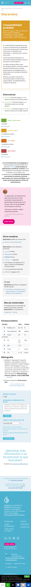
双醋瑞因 (7, 257)
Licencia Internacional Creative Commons (14, 514)
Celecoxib (7, 97)
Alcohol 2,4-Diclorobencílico (12, 242)
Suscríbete (11, 547)
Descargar (8, 438)
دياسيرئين (7, 251)
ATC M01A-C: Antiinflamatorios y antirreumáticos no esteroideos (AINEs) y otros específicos (16, 291)
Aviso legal (8, 563)
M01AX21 (7, 272)
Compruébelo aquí (11, 560)
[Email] (23, 585)
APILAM (11, 167)
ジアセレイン (8, 260)
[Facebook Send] (18, 585)
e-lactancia (7, 505)
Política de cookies (12, 567)
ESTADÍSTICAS (24, 527)
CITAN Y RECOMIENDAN (9, 525)
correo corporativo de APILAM (16, 487)
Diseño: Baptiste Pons (10, 574)
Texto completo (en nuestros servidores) (17, 385)
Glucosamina (8, 102)
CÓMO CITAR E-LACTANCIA (9, 530)
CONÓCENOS (24, 524)
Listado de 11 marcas (10, 312)
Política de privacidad (19, 563)
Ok (27, 576)
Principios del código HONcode (14, 558)
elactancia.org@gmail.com (20, 464)
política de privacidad (20, 581)
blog (5, 538)
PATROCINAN (8, 521)
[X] (13, 585)
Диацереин (8, 254)
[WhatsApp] (7, 585)
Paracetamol (8, 109)
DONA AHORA (18, 2)
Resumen (10, 377)
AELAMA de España (17, 480)
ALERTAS (23, 521)
